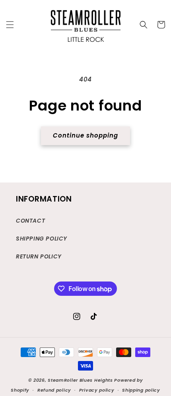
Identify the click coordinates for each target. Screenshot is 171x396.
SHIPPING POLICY (41, 239)
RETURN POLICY (39, 256)
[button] (10, 24)
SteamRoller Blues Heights (80, 380)
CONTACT (30, 221)
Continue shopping (85, 135)
